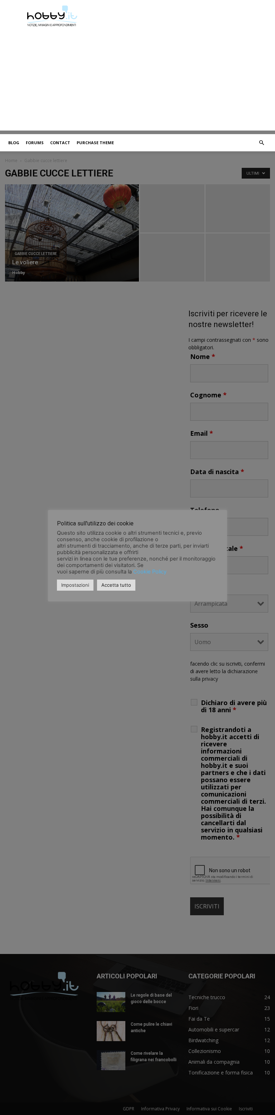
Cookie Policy (150, 571)
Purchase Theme (95, 142)
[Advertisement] (137, 80)
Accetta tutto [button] (116, 585)
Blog (13, 142)
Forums (35, 142)
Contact (60, 142)
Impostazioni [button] (75, 585)
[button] (261, 143)
